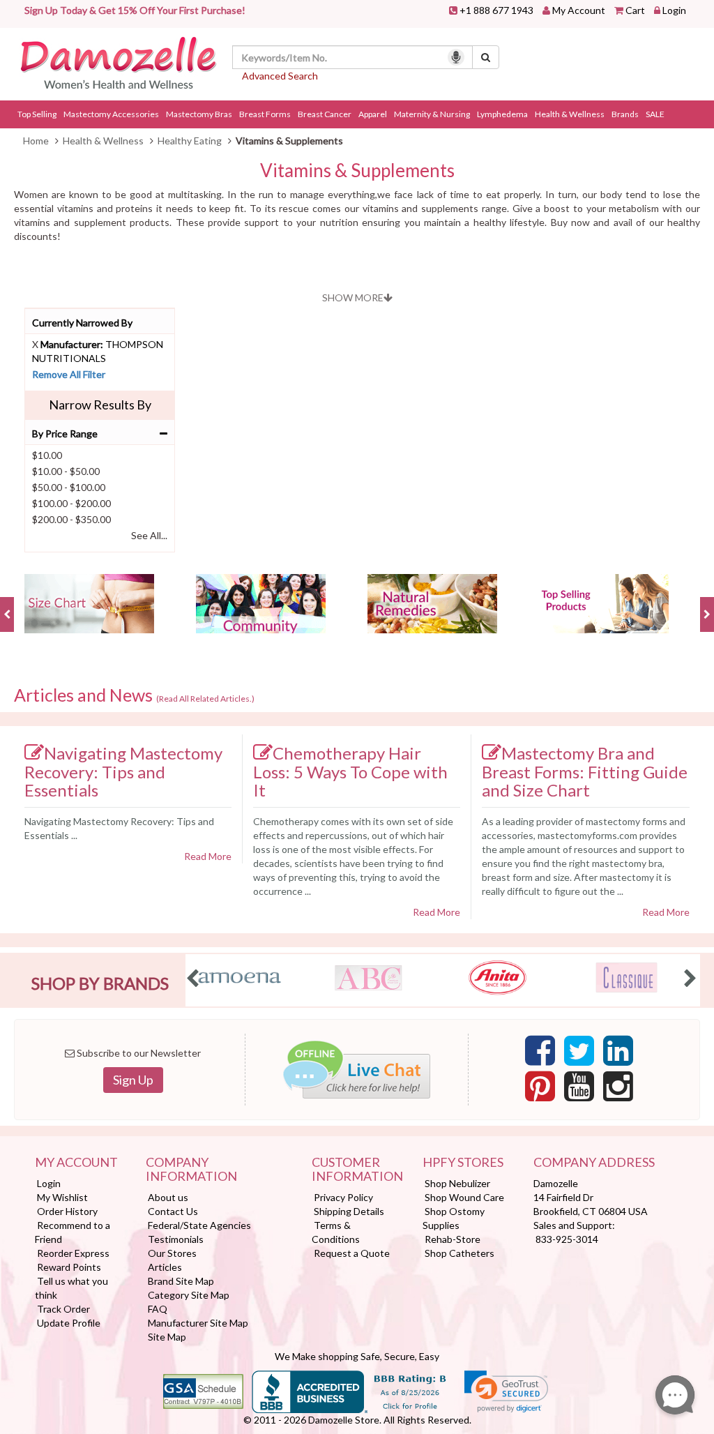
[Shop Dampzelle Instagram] (618, 1090)
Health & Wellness (570, 114)
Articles (165, 1267)
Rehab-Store (452, 1239)
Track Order (63, 1309)
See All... (149, 535)
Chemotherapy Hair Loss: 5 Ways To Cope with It (350, 771)
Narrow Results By (100, 404)
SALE (655, 114)
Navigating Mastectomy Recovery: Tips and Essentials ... (119, 828)
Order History (67, 1211)
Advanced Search (280, 76)
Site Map (167, 1337)
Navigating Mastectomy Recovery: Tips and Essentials (123, 771)
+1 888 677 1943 (496, 10)
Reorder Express (73, 1253)
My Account (578, 10)
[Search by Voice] (456, 57)
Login (674, 10)
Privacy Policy (343, 1197)
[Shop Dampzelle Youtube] (579, 1090)
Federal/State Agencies (199, 1225)
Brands (625, 114)
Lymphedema (502, 114)
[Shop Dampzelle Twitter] (579, 1054)
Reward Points (69, 1267)
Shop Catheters (459, 1253)
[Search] (485, 57)
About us (168, 1197)
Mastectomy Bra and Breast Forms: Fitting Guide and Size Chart (585, 771)
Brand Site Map (181, 1281)
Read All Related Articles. (205, 698)
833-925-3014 (567, 1239)
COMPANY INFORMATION (191, 1170)
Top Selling (36, 114)
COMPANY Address (594, 1163)
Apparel (372, 114)
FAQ (157, 1309)
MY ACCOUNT (76, 1163)
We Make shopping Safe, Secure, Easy (357, 1356)
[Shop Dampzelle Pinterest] (540, 1090)
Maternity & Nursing (432, 114)
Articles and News (134, 695)
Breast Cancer (324, 114)
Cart (635, 10)
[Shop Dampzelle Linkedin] (618, 1054)
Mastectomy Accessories (111, 114)
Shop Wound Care (464, 1197)
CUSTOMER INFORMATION (357, 1170)
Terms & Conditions (336, 1232)
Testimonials (176, 1239)
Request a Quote (352, 1253)
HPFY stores (463, 1163)
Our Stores (172, 1253)
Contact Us (173, 1211)
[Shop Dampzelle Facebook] (540, 1054)
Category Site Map (188, 1295)
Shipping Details (349, 1211)
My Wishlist (62, 1197)
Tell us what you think (71, 1288)
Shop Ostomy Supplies (454, 1218)
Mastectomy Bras (199, 114)
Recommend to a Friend (72, 1232)
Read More (207, 856)
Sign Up (133, 1079)
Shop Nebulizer (457, 1183)
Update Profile (68, 1323)
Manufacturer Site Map (198, 1323)
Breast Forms (265, 114)
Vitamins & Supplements (357, 170)
